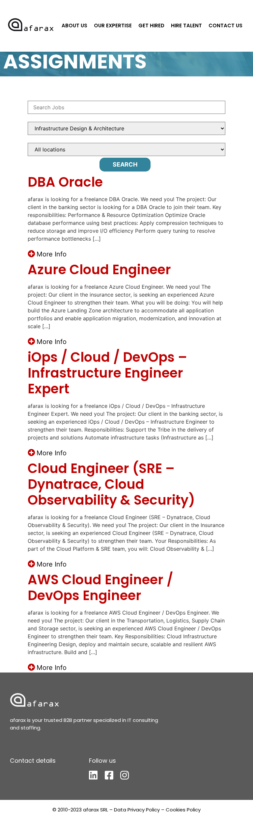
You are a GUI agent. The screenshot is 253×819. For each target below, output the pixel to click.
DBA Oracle (65, 182)
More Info (52, 254)
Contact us (225, 25)
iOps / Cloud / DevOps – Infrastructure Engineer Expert (107, 373)
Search (125, 164)
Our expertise (113, 25)
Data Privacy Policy (137, 809)
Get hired (151, 25)
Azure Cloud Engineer (99, 269)
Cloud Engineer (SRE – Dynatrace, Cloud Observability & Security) (111, 484)
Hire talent (186, 25)
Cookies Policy (183, 809)
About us (74, 25)
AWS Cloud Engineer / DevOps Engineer (100, 587)
